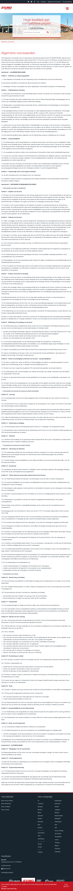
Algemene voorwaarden (54, 2)
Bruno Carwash (5, 809)
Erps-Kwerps (41, 833)
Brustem (40, 827)
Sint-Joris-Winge (59, 830)
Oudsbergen (58, 821)
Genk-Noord (41, 839)
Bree (39, 824)
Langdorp (57, 809)
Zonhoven (57, 848)
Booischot (40, 821)
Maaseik (57, 812)
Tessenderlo (58, 836)
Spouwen (40, 815)
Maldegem (58, 818)
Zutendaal (57, 851)
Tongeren (57, 842)
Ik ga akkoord (66, 885)
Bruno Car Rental (5, 806)
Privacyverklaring (67, 2)
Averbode (40, 803)
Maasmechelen (59, 815)
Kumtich (57, 806)
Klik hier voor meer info (8, 888)
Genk (39, 836)
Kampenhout (58, 800)
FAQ (38, 2)
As (38, 800)
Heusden (40, 852)
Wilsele (57, 845)
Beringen (40, 806)
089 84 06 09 (6, 868)
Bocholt (40, 818)
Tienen (56, 839)
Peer (56, 824)
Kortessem (57, 803)
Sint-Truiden (58, 833)
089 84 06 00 (6, 865)
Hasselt (40, 844)
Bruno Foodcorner (6, 803)
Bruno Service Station (7, 800)
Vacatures (43, 2)
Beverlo (40, 809)
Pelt (56, 827)
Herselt (40, 847)
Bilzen (39, 812)
